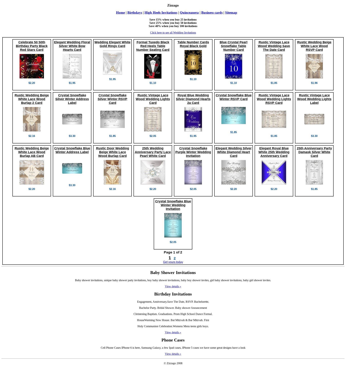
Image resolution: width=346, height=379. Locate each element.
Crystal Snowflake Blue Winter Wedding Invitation (173, 205)
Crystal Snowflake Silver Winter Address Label (72, 99)
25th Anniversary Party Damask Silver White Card (314, 152)
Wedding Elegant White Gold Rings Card (112, 44)
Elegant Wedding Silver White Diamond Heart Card (234, 152)
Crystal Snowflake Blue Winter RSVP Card (234, 97)
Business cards (212, 12)
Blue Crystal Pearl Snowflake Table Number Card (233, 46)
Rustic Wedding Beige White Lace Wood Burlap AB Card (32, 152)
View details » (173, 286)
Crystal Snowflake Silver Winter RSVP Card (112, 99)
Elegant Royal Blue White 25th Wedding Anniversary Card (273, 152)
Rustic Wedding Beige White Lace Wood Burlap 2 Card (32, 99)
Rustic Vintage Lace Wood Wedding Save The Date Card (274, 46)
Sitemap (231, 12)
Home (120, 12)
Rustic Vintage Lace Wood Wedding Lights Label (314, 99)
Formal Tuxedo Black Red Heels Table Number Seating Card (152, 46)
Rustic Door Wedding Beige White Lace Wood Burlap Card (112, 152)
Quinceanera (189, 12)
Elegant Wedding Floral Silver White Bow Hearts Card (72, 46)
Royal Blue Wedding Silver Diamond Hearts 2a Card (193, 99)
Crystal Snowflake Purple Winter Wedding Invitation (193, 152)
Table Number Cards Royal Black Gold (193, 44)
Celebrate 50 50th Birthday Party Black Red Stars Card (32, 46)
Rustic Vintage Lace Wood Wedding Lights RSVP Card (274, 99)
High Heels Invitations (161, 12)
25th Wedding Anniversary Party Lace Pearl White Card (153, 152)
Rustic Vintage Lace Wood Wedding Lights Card (153, 99)
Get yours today (173, 262)
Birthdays (134, 12)
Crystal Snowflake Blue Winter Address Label (72, 150)
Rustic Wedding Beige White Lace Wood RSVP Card (314, 46)
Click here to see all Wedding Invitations (173, 32)
